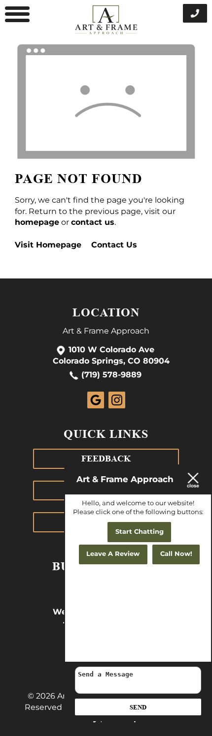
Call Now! (176, 554)
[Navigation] (17, 15)
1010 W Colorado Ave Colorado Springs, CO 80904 (111, 356)
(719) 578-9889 (111, 375)
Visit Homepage (48, 245)
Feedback (106, 458)
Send (138, 707)
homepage (37, 222)
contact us (92, 222)
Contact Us (114, 245)
